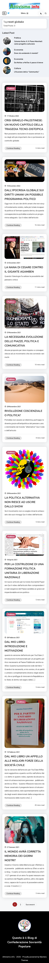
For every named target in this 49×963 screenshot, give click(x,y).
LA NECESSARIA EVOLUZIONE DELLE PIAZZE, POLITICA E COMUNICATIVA (24, 341)
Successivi (30, 904)
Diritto (10, 163)
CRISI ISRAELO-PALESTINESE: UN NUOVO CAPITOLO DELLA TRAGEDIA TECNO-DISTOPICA (24, 125)
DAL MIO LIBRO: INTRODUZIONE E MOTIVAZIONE (16, 646)
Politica (17, 38)
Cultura (17, 68)
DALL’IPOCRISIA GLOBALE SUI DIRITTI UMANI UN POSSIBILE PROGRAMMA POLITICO (24, 195)
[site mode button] (41, 13)
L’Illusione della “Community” (26, 72)
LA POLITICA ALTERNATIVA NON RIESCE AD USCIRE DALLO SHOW (22, 502)
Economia (18, 50)
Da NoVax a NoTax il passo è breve (28, 62)
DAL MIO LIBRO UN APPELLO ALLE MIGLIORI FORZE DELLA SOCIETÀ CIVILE (24, 761)
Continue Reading (13, 148)
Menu (23, 13)
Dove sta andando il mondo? (26, 53)
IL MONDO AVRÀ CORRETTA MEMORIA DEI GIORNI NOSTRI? (23, 856)
